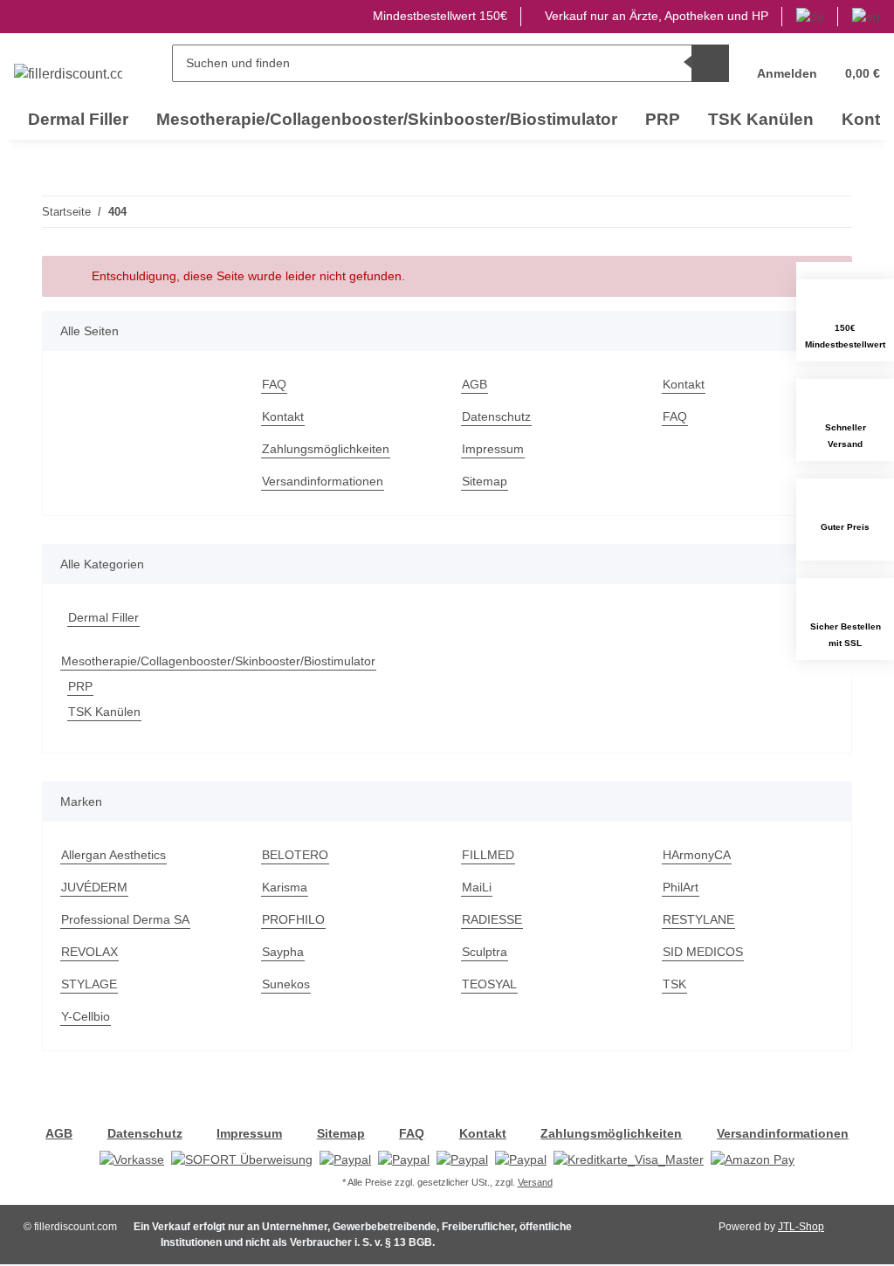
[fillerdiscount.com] (68, 74)
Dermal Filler (103, 617)
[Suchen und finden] (710, 63)
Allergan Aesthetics (113, 855)
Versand (535, 1182)
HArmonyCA (697, 855)
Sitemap (484, 481)
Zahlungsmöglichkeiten (325, 449)
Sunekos (286, 984)
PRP (80, 686)
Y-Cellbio (85, 1016)
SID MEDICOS (703, 952)
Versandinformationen (322, 481)
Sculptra (484, 952)
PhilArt (680, 887)
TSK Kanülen (104, 712)
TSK (674, 984)
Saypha (283, 952)
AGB (474, 384)
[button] (787, 63)
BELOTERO (295, 855)
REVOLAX (89, 952)
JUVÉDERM (94, 887)
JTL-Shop (801, 1227)
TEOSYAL (489, 984)
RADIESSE (492, 919)
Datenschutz (496, 416)
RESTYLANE (698, 919)
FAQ (274, 384)
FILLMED (488, 855)
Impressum (493, 449)
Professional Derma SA (125, 919)
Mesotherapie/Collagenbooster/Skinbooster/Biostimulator (218, 661)
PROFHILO (293, 919)
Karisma (284, 887)
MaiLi (477, 887)
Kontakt (283, 416)
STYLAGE (89, 984)
